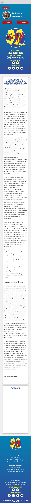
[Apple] (17, 62)
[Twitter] (17, 68)
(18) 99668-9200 (15, 57)
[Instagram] (13, 68)
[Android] (13, 62)
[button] (2, 2)
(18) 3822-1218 (15, 52)
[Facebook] (9, 68)
